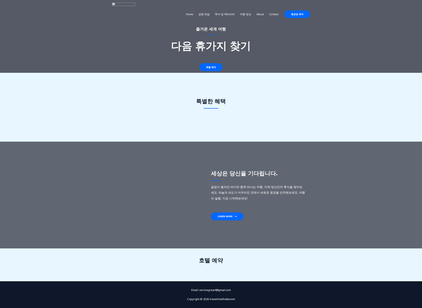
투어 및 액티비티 (225, 14)
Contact (274, 14)
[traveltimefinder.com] (123, 14)
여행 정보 (245, 14)
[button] (297, 14)
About (260, 14)
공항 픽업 (204, 14)
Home (189, 14)
